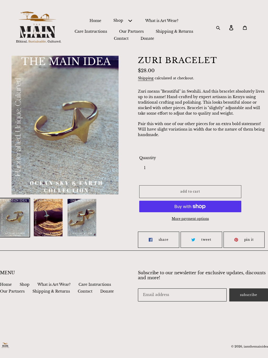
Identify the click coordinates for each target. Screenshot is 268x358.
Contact (85, 291)
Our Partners (12, 291)
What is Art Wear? (54, 284)
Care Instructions (95, 284)
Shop (25, 284)
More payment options (190, 219)
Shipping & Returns (51, 291)
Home (6, 284)
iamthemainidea (256, 346)
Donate (107, 291)
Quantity (147, 157)
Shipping (146, 78)
